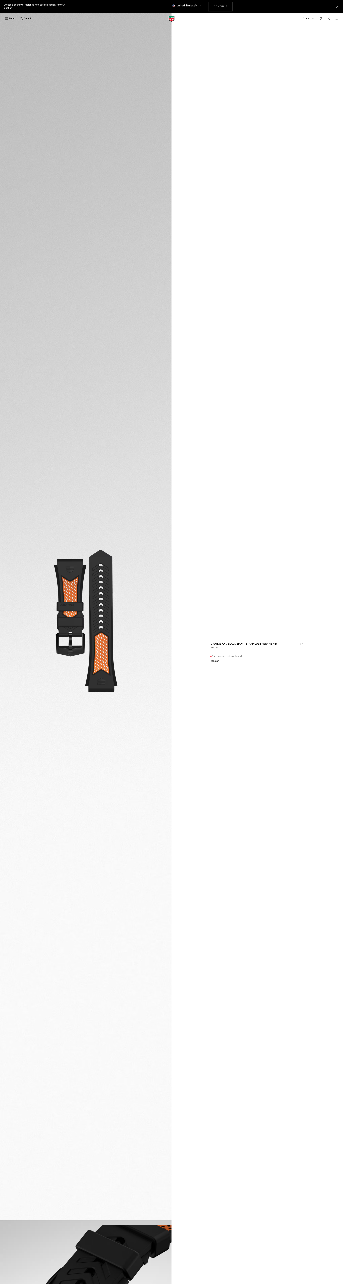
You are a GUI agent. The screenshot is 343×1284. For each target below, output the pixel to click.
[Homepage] (171, 19)
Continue (223, 6)
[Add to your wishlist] (301, 644)
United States (185, 5)
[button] (329, 18)
